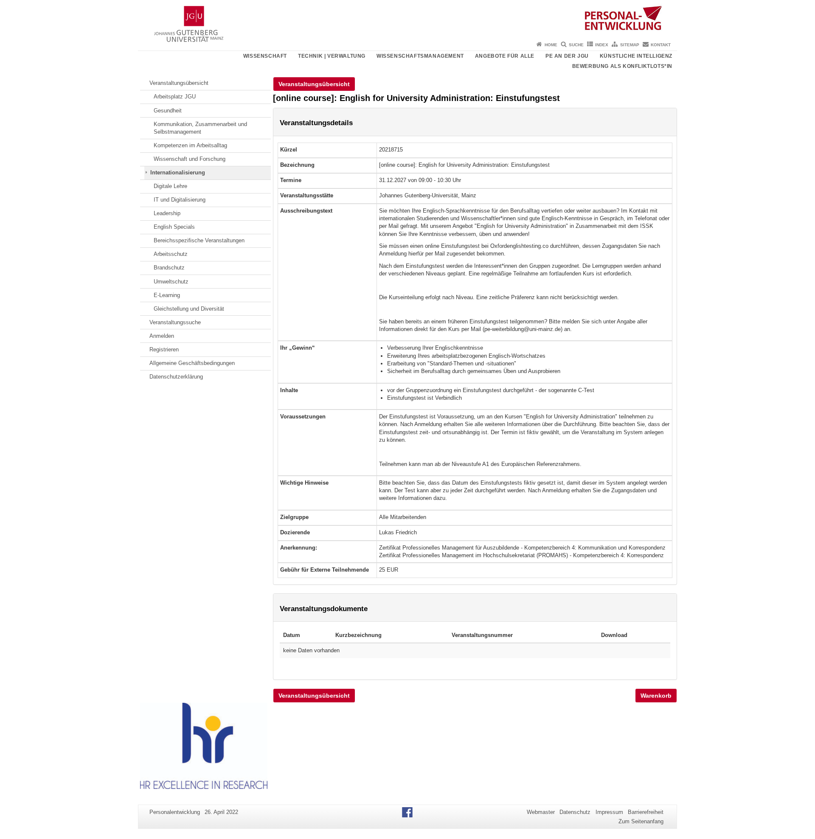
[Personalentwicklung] (407, 19)
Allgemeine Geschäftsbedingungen (192, 363)
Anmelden (161, 336)
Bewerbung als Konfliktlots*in (622, 66)
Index (601, 44)
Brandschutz (169, 267)
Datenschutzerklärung (176, 376)
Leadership (167, 213)
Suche (576, 44)
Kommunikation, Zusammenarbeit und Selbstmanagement (200, 128)
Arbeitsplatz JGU (175, 96)
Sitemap (629, 44)
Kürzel (288, 149)
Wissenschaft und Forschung (189, 159)
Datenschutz (574, 812)
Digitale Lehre (170, 186)
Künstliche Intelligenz (636, 56)
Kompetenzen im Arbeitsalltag (190, 145)
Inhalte (289, 390)
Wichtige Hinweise (304, 483)
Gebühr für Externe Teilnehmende (324, 570)
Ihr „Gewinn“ (297, 348)
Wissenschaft (265, 56)
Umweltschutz (171, 281)
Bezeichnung (297, 165)
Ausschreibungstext (306, 211)
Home (551, 44)
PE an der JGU (567, 56)
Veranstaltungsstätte (306, 195)
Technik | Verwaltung (331, 56)
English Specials (174, 227)
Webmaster (541, 812)
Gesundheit (168, 110)
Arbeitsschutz (171, 254)
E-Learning (167, 295)
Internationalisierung (177, 172)
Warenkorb (656, 695)
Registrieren (164, 349)
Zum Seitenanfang (640, 821)
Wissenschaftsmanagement (420, 56)
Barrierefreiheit (645, 812)
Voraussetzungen (303, 416)
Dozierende (295, 532)
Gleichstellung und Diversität (189, 309)
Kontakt (661, 44)
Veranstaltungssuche (175, 322)
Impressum (609, 812)
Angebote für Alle (504, 56)
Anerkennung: (298, 547)
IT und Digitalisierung (179, 199)
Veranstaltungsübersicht (178, 83)
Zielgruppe (294, 517)
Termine (290, 180)
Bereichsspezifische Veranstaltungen (199, 240)
